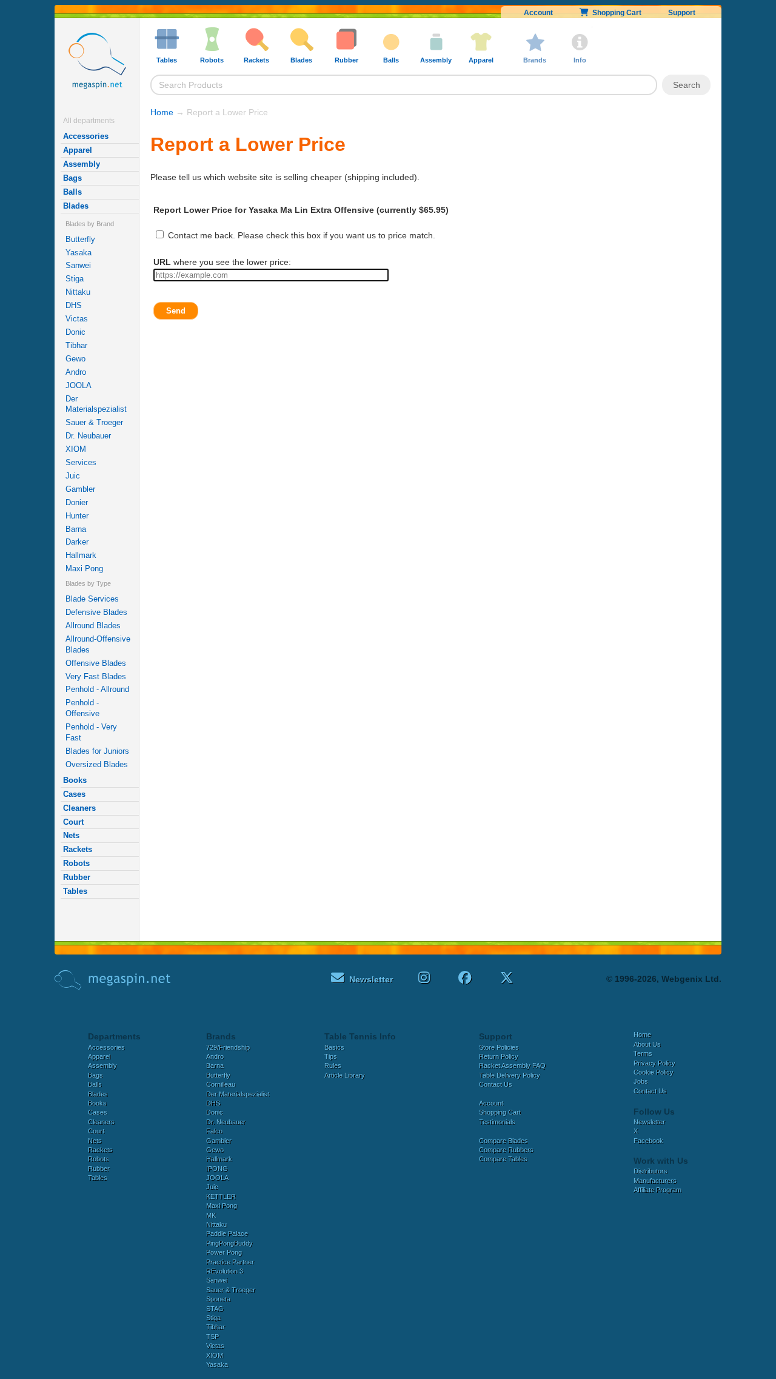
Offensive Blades (95, 663)
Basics (334, 1047)
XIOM (75, 449)
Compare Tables (503, 1159)
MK (211, 1215)
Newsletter (649, 1122)
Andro (75, 372)
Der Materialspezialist (96, 404)
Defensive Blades (96, 612)
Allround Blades (93, 625)
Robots (76, 863)
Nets (71, 835)
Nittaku (77, 292)
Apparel (77, 150)
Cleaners (79, 808)
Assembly (81, 164)
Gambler (80, 489)
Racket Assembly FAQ (512, 1065)
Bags (72, 178)
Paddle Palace (227, 1233)
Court (73, 822)
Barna (75, 529)
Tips (330, 1056)
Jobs (641, 1081)
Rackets (77, 849)
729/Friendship (228, 1047)
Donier (76, 502)
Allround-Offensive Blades (97, 644)
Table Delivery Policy (509, 1075)
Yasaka (78, 252)
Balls (72, 191)
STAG (215, 1308)
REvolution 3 (224, 1271)
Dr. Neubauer (88, 435)
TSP (212, 1336)
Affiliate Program (657, 1189)
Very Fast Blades (95, 676)
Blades (76, 205)
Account (538, 12)
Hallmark (80, 555)
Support (681, 12)
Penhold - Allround (97, 689)
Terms (643, 1053)
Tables (75, 891)
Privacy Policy (654, 1063)
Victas (76, 318)
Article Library (344, 1075)
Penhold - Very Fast (91, 732)
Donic (75, 332)
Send (176, 310)
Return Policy (498, 1056)
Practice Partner (230, 1262)
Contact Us (495, 1084)
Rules (332, 1065)
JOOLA (78, 385)
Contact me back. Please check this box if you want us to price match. (300, 235)
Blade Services (92, 598)
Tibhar (76, 345)
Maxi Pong (84, 568)
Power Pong (224, 1252)
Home (161, 112)
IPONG (217, 1168)
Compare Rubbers (506, 1149)
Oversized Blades (96, 764)
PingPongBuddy (229, 1243)
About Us (647, 1044)
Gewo (75, 358)
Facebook (648, 1140)
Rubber (76, 877)
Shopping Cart (615, 12)
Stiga (74, 278)
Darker (77, 541)
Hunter (77, 515)
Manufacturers (655, 1180)
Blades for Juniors (97, 751)
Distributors (650, 1171)
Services (80, 462)
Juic (72, 475)
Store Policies (499, 1047)
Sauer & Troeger (94, 422)
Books (75, 780)
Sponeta (218, 1299)
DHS (73, 305)
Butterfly (80, 239)
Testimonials (497, 1122)
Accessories (86, 136)
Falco (214, 1131)
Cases (74, 794)
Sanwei (78, 265)
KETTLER (221, 1196)
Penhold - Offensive (82, 708)
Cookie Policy (654, 1072)
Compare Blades (503, 1140)
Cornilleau (220, 1084)
